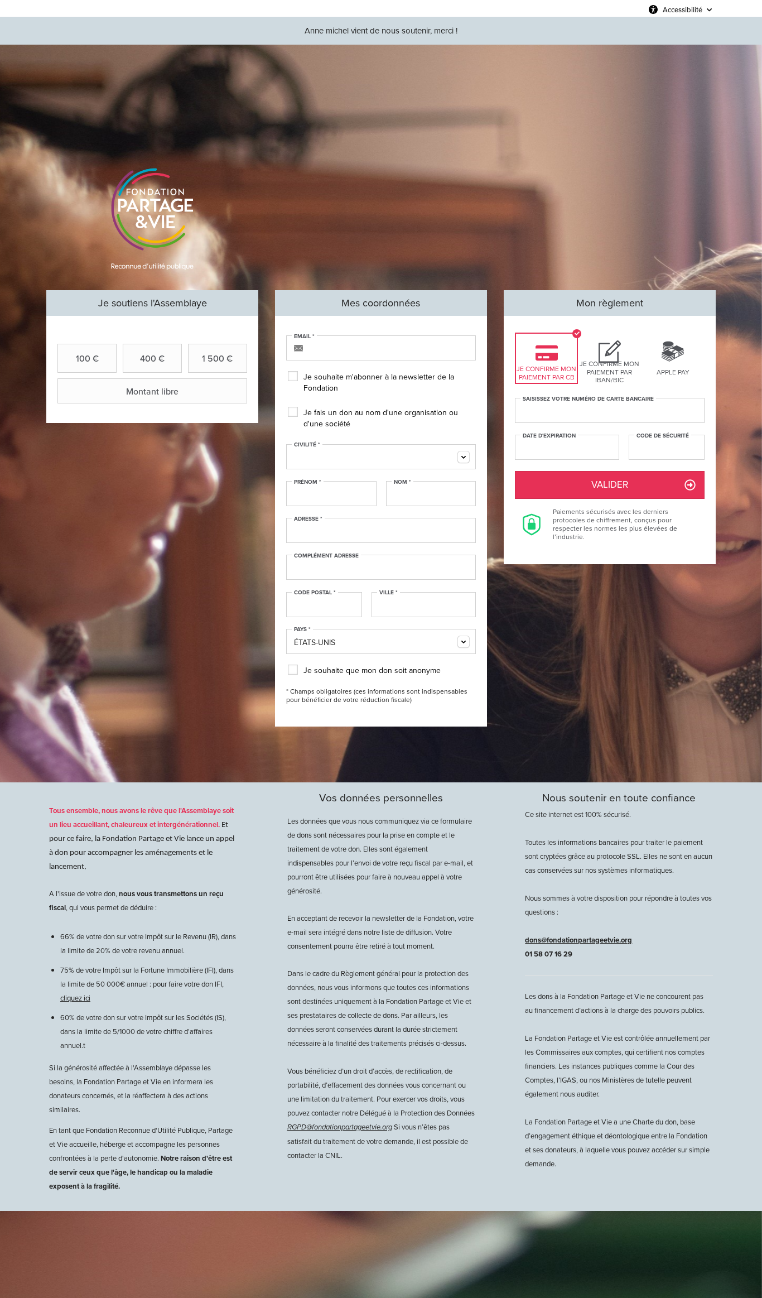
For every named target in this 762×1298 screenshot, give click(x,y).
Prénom (307, 482)
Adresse (308, 519)
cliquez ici (75, 998)
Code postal (315, 592)
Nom (402, 482)
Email (304, 336)
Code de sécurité (662, 435)
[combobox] (381, 456)
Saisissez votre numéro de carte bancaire (588, 399)
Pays (302, 629)
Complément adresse (326, 555)
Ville (388, 592)
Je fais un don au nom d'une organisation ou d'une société (380, 418)
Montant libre (152, 391)
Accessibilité (682, 9)
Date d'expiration (549, 435)
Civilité (307, 444)
